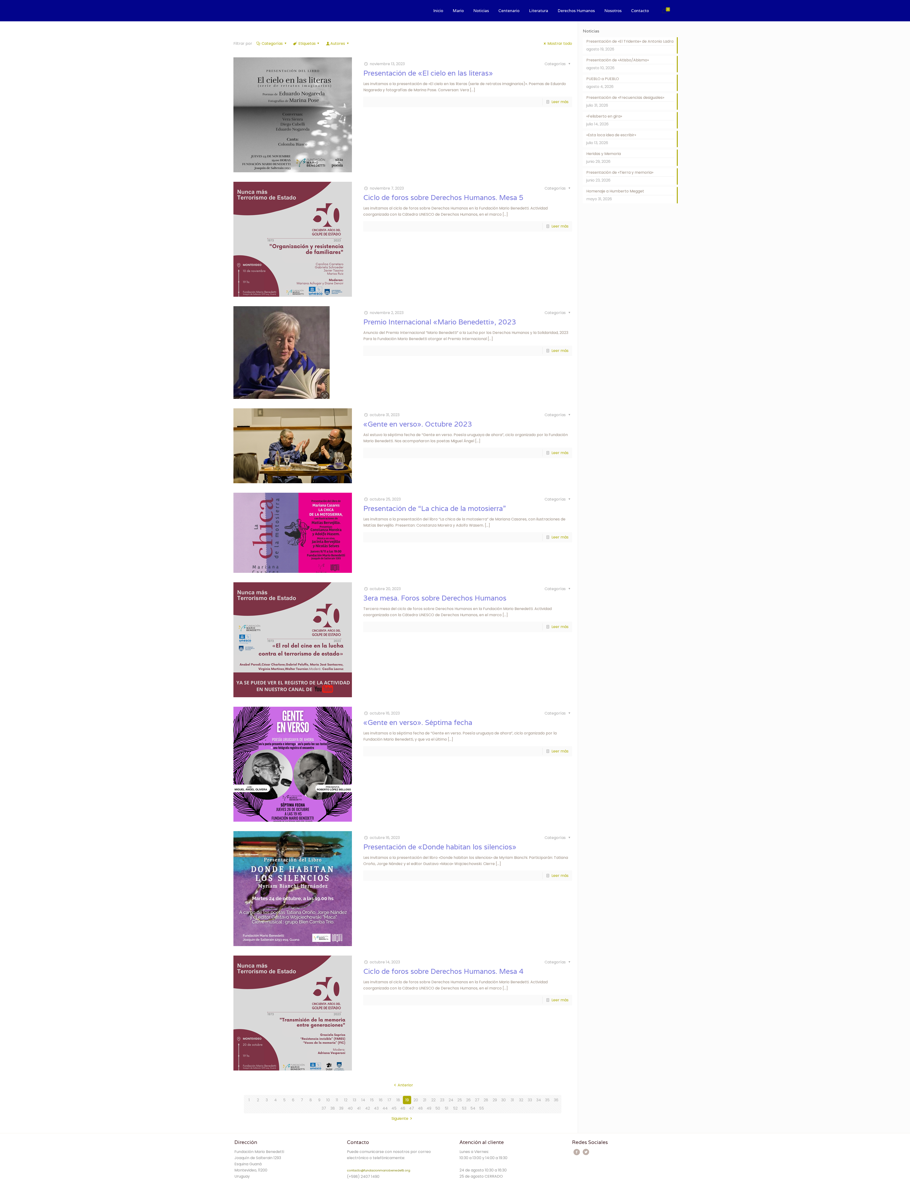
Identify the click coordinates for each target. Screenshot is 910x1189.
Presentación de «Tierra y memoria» (619, 172)
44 (385, 1108)
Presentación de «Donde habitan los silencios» (439, 847)
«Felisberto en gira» (604, 116)
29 (495, 1100)
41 (359, 1108)
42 (367, 1108)
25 (459, 1100)
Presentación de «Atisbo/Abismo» (617, 60)
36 (556, 1100)
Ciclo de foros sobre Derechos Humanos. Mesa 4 (443, 971)
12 (345, 1100)
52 (455, 1108)
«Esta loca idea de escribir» (611, 135)
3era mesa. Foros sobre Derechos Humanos (434, 598)
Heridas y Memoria (603, 153)
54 (472, 1108)
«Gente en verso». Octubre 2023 (417, 424)
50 (437, 1108)
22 (433, 1100)
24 (451, 1100)
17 (389, 1100)
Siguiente (399, 1118)
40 (350, 1108)
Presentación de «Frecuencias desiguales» (625, 97)
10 (328, 1100)
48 (420, 1108)
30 (503, 1100)
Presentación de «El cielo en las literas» (428, 73)
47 (411, 1108)
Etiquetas (307, 43)
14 (363, 1100)
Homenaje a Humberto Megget (615, 191)
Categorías (272, 43)
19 (407, 1100)
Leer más (560, 102)
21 (424, 1100)
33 (530, 1100)
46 (402, 1108)
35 (547, 1100)
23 (442, 1100)
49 (429, 1108)
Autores (337, 43)
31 (512, 1100)
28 (486, 1100)
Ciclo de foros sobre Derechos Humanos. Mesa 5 (443, 197)
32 (521, 1100)
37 (324, 1108)
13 (354, 1100)
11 (337, 1100)
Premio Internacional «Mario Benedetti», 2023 (439, 322)
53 (464, 1108)
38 (332, 1108)
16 (380, 1100)
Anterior (405, 1085)
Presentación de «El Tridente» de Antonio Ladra (629, 41)
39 (341, 1108)
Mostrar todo (559, 43)
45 (393, 1108)
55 (481, 1108)
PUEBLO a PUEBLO (602, 79)
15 (372, 1100)
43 (376, 1108)
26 (468, 1100)
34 (538, 1100)
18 (398, 1100)
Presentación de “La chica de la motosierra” (434, 508)
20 (416, 1100)
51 (446, 1108)
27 (477, 1100)
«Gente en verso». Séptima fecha (417, 722)
